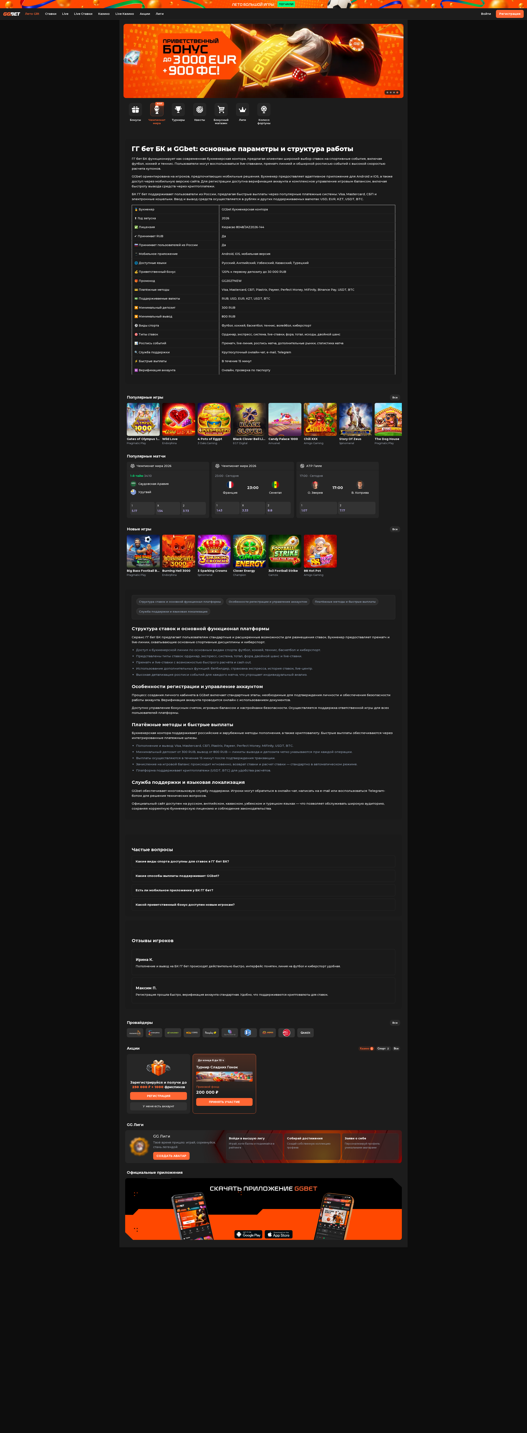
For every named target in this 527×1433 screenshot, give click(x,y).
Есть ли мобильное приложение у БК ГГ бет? (174, 890)
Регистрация (509, 14)
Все (395, 397)
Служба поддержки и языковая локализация (173, 611)
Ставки (50, 14)
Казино (104, 14)
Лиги (160, 14)
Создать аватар (171, 1156)
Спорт (383, 1048)
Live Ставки (83, 14)
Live (65, 14)
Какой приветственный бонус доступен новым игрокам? (185, 905)
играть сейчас (143, 415)
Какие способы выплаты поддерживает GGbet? (177, 876)
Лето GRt (32, 14)
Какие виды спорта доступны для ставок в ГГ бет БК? (182, 861)
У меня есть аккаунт (158, 1106)
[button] (387, 92)
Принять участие (224, 1102)
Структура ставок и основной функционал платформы (180, 601)
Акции (145, 14)
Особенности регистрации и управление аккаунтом (268, 601)
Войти (486, 14)
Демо (143, 423)
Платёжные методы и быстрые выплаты (345, 601)
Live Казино (124, 14)
